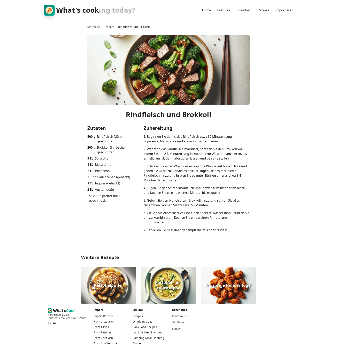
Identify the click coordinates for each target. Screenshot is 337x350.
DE (54, 323)
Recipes (263, 10)
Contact (138, 343)
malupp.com (57, 314)
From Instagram (103, 321)
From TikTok (101, 327)
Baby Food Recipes (145, 327)
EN (49, 323)
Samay (176, 328)
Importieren (284, 10)
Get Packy (178, 322)
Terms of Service (57, 318)
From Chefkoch (103, 338)
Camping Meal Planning (148, 338)
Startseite (93, 27)
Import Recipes (103, 316)
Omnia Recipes (142, 321)
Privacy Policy (78, 318)
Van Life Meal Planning (148, 332)
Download (244, 10)
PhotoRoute (179, 316)
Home (206, 10)
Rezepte (109, 27)
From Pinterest (103, 332)
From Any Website (105, 343)
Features (223, 10)
